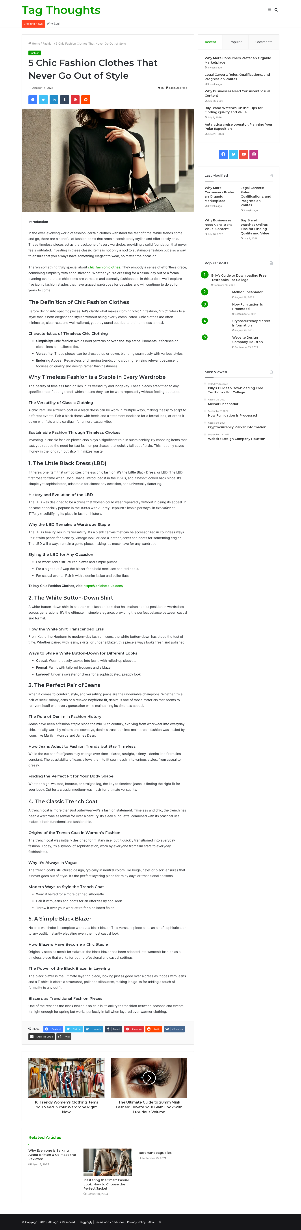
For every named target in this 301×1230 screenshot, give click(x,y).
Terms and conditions (109, 1222)
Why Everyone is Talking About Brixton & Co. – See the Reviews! (52, 1155)
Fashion (48, 43)
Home (35, 43)
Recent (210, 42)
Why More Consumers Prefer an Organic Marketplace (219, 194)
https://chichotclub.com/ (103, 586)
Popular (236, 42)
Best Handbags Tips (155, 1153)
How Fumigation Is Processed (247, 306)
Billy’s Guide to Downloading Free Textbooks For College (238, 278)
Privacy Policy (136, 1222)
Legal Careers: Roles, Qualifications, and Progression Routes (256, 196)
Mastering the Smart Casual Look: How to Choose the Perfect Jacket (106, 1184)
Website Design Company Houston (247, 340)
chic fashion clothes (104, 267)
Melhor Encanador (247, 292)
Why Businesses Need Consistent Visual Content (81, 23)
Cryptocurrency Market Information (251, 323)
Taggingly (85, 1222)
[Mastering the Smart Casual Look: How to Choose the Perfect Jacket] (108, 1162)
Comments (263, 42)
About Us (154, 1222)
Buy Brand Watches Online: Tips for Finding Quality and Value (234, 110)
